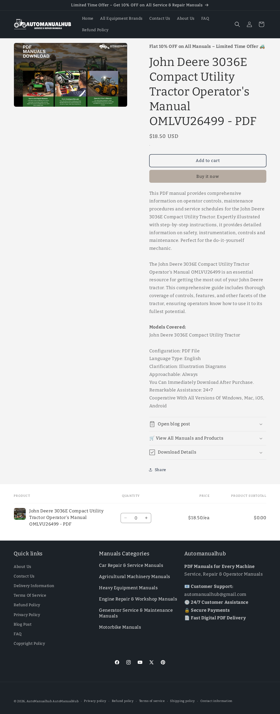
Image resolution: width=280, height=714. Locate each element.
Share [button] (160, 470)
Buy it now (207, 176)
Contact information (216, 701)
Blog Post (22, 624)
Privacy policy (95, 701)
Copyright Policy (29, 643)
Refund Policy (27, 605)
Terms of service (152, 701)
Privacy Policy (27, 615)
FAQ (18, 634)
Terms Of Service (30, 595)
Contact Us (24, 576)
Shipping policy (182, 701)
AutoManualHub (65, 701)
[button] (237, 24)
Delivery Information (34, 586)
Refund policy (123, 701)
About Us (22, 566)
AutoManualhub (39, 701)
